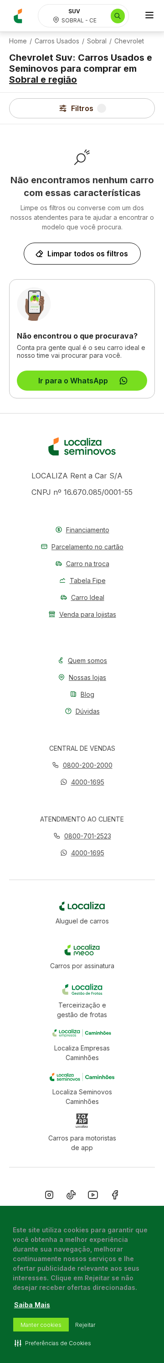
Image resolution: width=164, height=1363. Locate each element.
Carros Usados (57, 41)
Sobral (97, 41)
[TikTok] (71, 1196)
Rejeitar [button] (85, 1324)
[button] (82, 782)
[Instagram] (49, 1196)
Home (18, 41)
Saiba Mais (32, 1305)
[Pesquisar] (118, 16)
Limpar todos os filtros (87, 253)
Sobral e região (43, 79)
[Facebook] (114, 1196)
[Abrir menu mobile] (149, 16)
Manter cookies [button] (41, 1324)
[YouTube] (92, 1196)
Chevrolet (129, 41)
